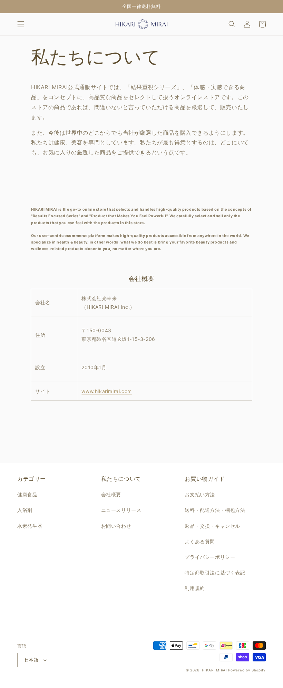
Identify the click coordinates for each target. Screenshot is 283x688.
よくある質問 (200, 541)
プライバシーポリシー (210, 557)
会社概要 (111, 494)
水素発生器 (29, 526)
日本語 (31, 659)
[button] (20, 24)
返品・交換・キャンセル (212, 526)
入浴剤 (24, 510)
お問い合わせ (116, 526)
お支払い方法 (200, 494)
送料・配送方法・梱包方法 (215, 510)
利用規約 (195, 588)
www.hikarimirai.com (106, 391)
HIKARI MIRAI (214, 670)
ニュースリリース (121, 510)
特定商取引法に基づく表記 (215, 572)
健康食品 (27, 494)
